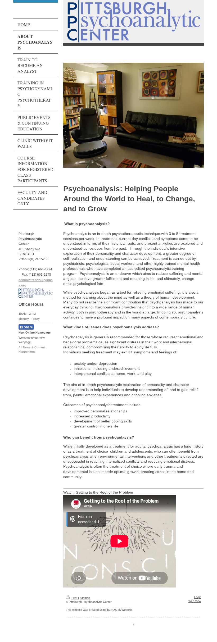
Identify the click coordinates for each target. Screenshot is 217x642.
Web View (194, 601)
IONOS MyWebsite (119, 609)
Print (74, 597)
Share (28, 327)
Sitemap (85, 597)
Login (197, 597)
